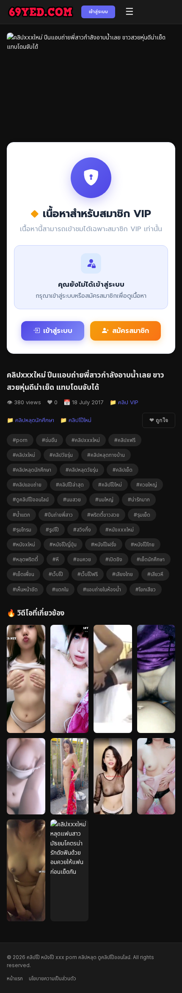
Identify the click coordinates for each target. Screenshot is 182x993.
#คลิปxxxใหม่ (86, 440)
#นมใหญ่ (104, 499)
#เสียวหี (155, 574)
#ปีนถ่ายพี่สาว (58, 515)
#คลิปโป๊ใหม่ (110, 484)
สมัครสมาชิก (130, 331)
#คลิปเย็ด (122, 470)
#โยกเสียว (145, 589)
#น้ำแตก (21, 515)
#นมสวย (72, 499)
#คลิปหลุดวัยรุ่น (82, 470)
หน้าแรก (15, 978)
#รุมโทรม (22, 529)
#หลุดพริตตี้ (25, 559)
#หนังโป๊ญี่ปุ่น (63, 544)
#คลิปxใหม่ (24, 455)
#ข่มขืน (49, 440)
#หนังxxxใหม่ (119, 529)
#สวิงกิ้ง (82, 529)
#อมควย (82, 559)
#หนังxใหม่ (24, 544)
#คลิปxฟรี (124, 440)
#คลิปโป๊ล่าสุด (70, 484)
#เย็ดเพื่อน (23, 574)
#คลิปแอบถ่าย (27, 484)
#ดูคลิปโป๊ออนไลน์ (31, 499)
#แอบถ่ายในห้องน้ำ (102, 589)
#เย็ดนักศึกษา (151, 559)
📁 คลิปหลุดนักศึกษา (30, 420)
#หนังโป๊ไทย (142, 544)
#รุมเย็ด (142, 515)
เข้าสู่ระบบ (98, 11)
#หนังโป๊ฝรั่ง (103, 544)
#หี (55, 559)
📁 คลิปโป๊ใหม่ (75, 420)
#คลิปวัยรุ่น (61, 455)
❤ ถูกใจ (158, 420)
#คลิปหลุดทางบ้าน (106, 455)
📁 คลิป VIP (124, 402)
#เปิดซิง (113, 559)
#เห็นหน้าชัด (25, 589)
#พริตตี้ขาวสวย (103, 515)
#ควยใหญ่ (146, 484)
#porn (20, 440)
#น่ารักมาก (139, 499)
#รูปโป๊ (52, 529)
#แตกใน (60, 589)
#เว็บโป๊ (56, 574)
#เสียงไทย (122, 574)
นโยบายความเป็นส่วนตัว (52, 978)
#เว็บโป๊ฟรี (87, 574)
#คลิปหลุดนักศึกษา (32, 470)
